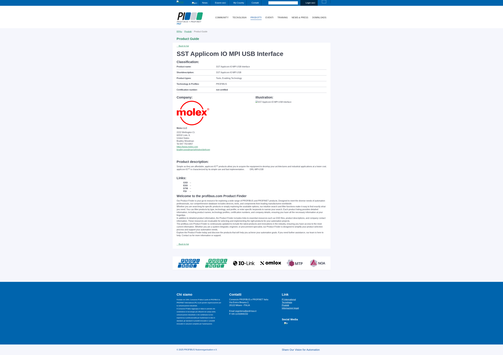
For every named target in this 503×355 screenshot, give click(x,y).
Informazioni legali (290, 308)
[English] (324, 1)
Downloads (319, 17)
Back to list (183, 46)
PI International (289, 299)
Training (282, 17)
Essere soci (220, 3)
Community (222, 17)
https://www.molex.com (187, 147)
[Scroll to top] (499, 350)
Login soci (310, 3)
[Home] (210, 12)
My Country (238, 3)
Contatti (255, 3)
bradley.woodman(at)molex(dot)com (193, 150)
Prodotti (256, 17)
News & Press (300, 17)
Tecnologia (239, 17)
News (205, 3)
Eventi (269, 17)
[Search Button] (266, 2)
